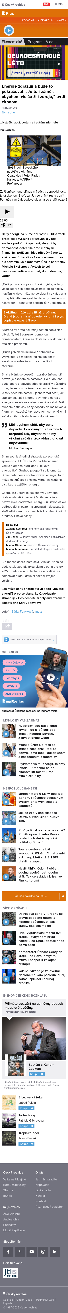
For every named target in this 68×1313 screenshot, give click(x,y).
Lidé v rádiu (43, 1190)
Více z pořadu (15, 908)
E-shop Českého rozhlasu (25, 995)
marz (38, 611)
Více (51, 42)
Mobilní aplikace (14, 1230)
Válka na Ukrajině (14, 1179)
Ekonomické (12, 42)
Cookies (8, 1299)
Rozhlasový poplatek (49, 1206)
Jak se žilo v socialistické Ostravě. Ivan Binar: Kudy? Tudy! (38, 817)
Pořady (9, 686)
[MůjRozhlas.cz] (7, 130)
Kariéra (40, 1196)
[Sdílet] (10, 225)
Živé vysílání (13, 694)
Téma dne (8, 112)
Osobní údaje (25, 1299)
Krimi (8, 670)
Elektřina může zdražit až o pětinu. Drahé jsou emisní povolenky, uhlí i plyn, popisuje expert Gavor (33, 316)
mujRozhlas (9, 651)
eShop (7, 1196)
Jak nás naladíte (46, 1179)
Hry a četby (12, 662)
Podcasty (9, 1225)
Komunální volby (14, 1185)
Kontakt (41, 1201)
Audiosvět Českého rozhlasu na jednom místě (29, 711)
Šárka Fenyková (22, 611)
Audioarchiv (45, 20)
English (7, 1303)
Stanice (8, 1190)
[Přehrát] (7, 212)
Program (28, 20)
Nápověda (42, 1185)
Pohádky (11, 678)
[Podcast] (3, 225)
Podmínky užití (45, 1299)
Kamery (61, 20)
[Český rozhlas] (13, 4)
